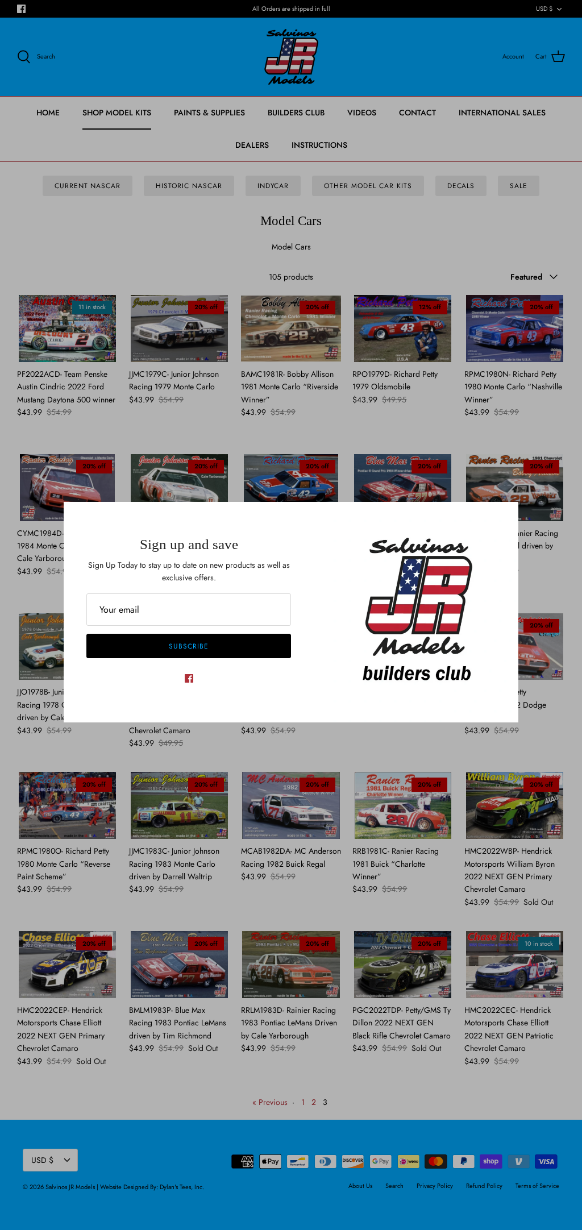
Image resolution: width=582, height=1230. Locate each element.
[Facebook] (189, 678)
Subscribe (189, 646)
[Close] (504, 516)
